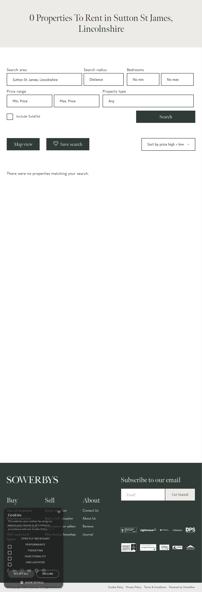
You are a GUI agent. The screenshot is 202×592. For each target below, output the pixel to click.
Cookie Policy (115, 587)
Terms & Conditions (155, 587)
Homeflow (189, 587)
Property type (114, 92)
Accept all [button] (21, 573)
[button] (33, 582)
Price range (16, 92)
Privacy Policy (133, 587)
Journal (88, 534)
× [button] (58, 512)
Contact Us (91, 510)
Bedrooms (135, 70)
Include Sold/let (28, 116)
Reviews (88, 526)
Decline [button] (47, 573)
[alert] (33, 548)
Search (165, 117)
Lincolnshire (101, 29)
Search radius (95, 70)
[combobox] (44, 79)
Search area (17, 70)
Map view (23, 144)
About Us (89, 518)
